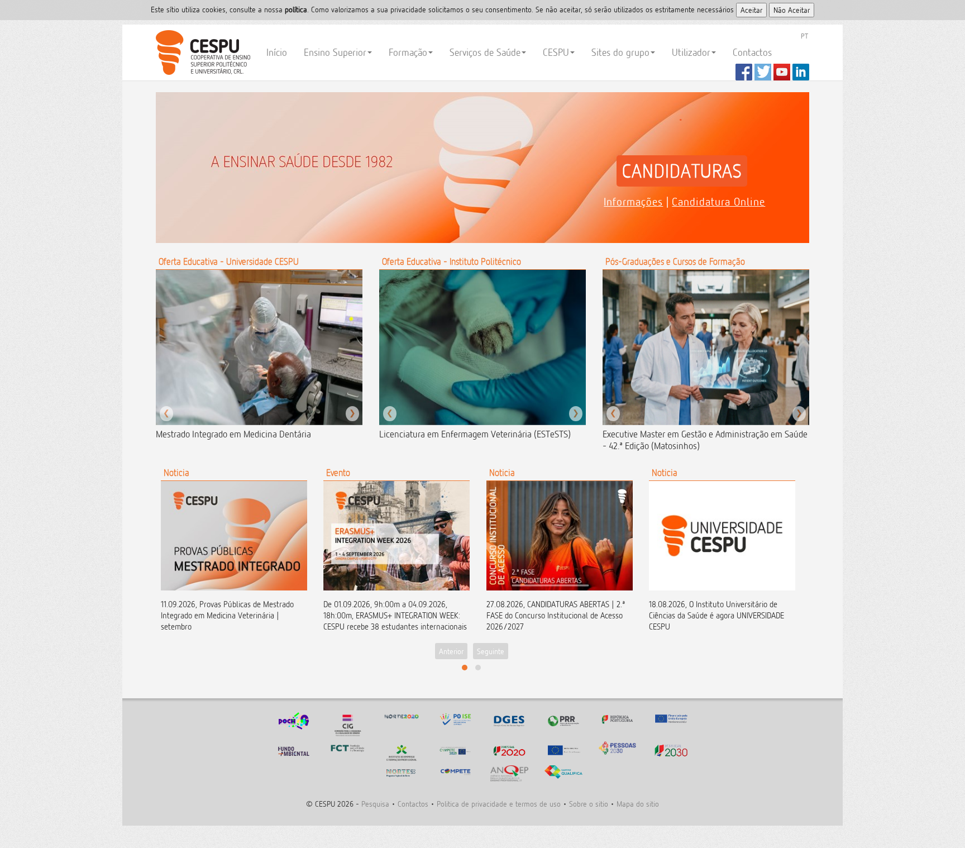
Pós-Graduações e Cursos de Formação (675, 261)
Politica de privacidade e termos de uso (499, 803)
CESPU (201, 52)
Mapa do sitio (638, 803)
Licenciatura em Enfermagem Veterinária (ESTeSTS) (475, 434)
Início (276, 52)
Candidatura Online (718, 201)
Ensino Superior (335, 52)
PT (804, 35)
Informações (633, 201)
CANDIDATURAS (682, 171)
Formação (408, 52)
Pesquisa (375, 803)
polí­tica (296, 9)
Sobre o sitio (588, 803)
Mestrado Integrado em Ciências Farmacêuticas (243, 434)
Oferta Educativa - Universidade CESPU (229, 261)
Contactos (752, 52)
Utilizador (691, 52)
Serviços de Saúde (485, 52)
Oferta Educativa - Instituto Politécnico (451, 261)
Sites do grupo (620, 52)
